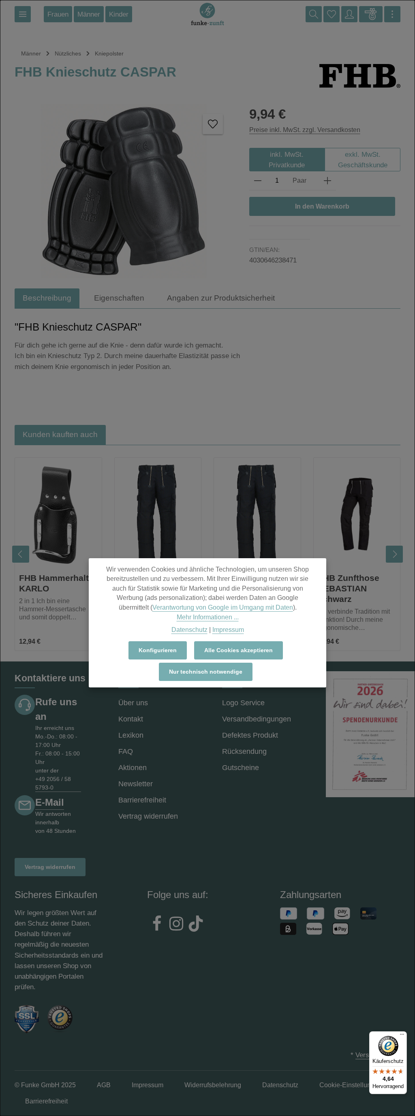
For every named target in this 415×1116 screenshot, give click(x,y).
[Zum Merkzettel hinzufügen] (213, 124)
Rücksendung (244, 751)
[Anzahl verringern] (257, 180)
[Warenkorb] (371, 14)
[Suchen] (314, 14)
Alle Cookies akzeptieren (238, 650)
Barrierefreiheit (142, 800)
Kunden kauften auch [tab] (60, 434)
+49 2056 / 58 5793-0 (53, 783)
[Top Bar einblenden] (392, 14)
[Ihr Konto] (349, 14)
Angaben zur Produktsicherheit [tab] (221, 298)
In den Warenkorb (322, 206)
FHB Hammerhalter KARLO (58, 583)
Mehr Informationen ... (208, 617)
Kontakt (130, 719)
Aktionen (132, 768)
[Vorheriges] (20, 554)
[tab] (47, 298)
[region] (207, 554)
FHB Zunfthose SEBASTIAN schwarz (348, 588)
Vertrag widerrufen (50, 867)
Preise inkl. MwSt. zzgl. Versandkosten (304, 129)
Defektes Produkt (250, 735)
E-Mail (49, 802)
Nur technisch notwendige (205, 671)
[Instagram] (176, 924)
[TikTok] (196, 924)
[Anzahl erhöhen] (327, 180)
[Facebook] (157, 924)
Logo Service (243, 703)
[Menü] (23, 14)
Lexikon (130, 735)
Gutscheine (240, 768)
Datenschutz (189, 629)
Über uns (133, 703)
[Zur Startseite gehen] (207, 14)
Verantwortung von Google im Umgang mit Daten (222, 607)
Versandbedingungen (256, 719)
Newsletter (135, 784)
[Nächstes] (394, 554)
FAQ (125, 751)
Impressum (228, 629)
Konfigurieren (158, 650)
